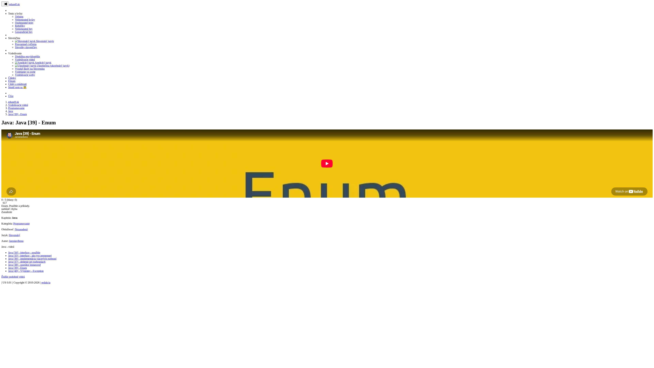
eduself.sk (14, 4)
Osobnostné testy (24, 22)
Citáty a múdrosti (17, 84)
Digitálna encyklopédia (27, 56)
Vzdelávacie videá (25, 59)
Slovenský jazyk (44, 41)
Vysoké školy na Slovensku (30, 68)
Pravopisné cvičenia (25, 44)
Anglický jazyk (42, 62)
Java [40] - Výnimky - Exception (26, 271)
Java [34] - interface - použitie (24, 252)
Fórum (11, 81)
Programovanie (21, 223)
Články (12, 77)
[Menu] (4, 3)
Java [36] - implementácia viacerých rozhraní (32, 258)
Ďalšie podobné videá (13, 276)
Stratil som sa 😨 (17, 87)
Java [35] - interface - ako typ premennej (30, 255)
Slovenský (14, 235)
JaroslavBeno (16, 241)
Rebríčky (20, 25)
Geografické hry (24, 31)
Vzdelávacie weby (25, 74)
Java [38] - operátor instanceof (24, 264)
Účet (10, 96)
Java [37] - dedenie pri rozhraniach (26, 261)
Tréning (19, 16)
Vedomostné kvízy (25, 19)
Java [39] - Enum (17, 267)
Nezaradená (21, 229)
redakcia (45, 282)
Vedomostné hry (24, 28)
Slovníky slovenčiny (26, 47)
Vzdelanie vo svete (25, 71)
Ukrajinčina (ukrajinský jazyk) (52, 65)
